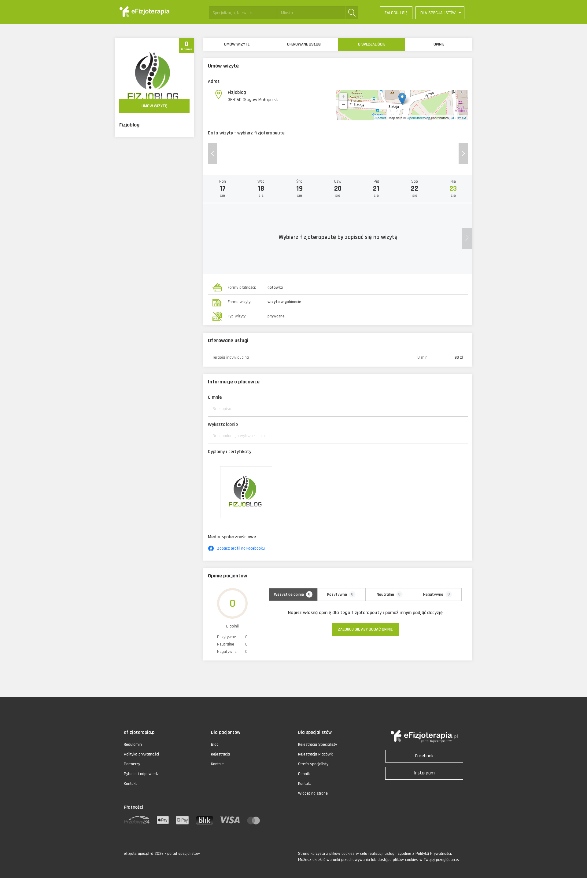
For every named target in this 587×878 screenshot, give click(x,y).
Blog (215, 744)
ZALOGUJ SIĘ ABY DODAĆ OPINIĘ (365, 629)
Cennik (304, 774)
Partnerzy (132, 764)
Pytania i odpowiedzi (142, 774)
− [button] (343, 104)
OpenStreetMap (418, 117)
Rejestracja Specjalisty (317, 744)
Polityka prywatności (141, 754)
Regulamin (133, 744)
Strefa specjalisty (313, 764)
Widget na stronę (313, 793)
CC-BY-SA (458, 117)
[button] (439, 12)
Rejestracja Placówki (316, 754)
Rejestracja (220, 754)
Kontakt (130, 783)
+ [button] (343, 96)
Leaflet (381, 117)
